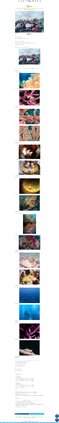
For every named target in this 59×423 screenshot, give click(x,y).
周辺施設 (38, 1)
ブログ (18, 1)
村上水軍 (20, 38)
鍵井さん (22, 38)
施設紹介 (23, 1)
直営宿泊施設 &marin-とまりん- (57, 420)
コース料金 (33, 1)
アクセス (35, 1)
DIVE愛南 (29, 1)
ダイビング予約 (57, 416)
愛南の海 (21, 1)
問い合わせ (40, 1)
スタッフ (26, 1)
